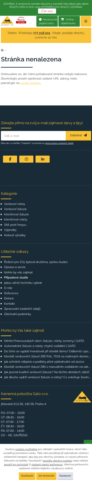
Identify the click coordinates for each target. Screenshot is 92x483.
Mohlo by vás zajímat (18, 272)
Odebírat (76, 135)
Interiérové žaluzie (16, 214)
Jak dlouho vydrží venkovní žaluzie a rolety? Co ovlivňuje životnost (47, 377)
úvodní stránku (30, 83)
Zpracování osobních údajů (22, 309)
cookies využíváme (26, 449)
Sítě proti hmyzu (15, 225)
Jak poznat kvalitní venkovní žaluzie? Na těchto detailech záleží (46, 372)
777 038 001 (41, 33)
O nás (8, 288)
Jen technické (46, 475)
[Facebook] (10, 159)
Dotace (9, 298)
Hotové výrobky (14, 235)
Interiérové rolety (15, 219)
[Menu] (85, 21)
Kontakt (9, 303)
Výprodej (10, 230)
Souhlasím (27, 475)
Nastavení (65, 475)
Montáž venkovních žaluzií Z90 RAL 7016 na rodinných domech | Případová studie (47, 356)
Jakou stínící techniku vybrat (23, 283)
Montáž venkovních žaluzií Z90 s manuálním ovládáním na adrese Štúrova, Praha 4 (47, 367)
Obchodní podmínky (17, 314)
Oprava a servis (14, 267)
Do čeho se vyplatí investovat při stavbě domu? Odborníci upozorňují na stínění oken (47, 351)
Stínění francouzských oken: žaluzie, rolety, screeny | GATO (44, 341)
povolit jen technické (16, 464)
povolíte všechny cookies (57, 460)
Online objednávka (68, 21)
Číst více (47, 11)
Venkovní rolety (14, 204)
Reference (11, 293)
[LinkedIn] (43, 159)
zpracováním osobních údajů (59, 143)
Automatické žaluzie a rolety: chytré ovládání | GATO (40, 346)
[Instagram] (26, 159)
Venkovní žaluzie (15, 209)
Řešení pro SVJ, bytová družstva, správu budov (36, 262)
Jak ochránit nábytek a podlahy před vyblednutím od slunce (44, 362)
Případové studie (16, 277)
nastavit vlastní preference (47, 464)
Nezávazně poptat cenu (48, 21)
